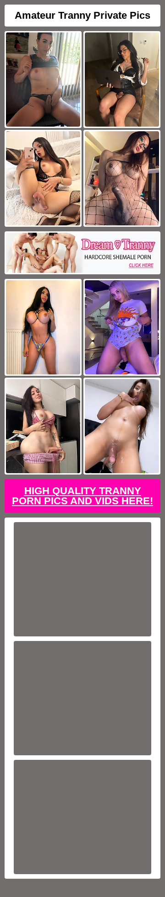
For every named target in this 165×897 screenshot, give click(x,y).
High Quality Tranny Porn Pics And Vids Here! (82, 496)
